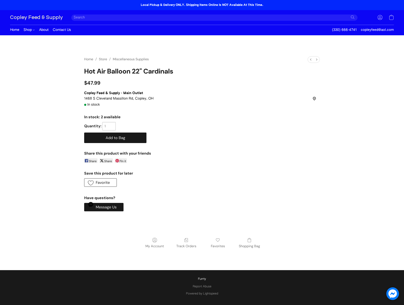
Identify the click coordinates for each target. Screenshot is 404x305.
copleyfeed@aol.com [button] (377, 30)
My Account (154, 246)
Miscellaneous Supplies (131, 59)
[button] (36, 17)
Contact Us (62, 30)
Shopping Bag (249, 246)
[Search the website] (353, 17)
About (44, 30)
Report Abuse (202, 286)
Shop (28, 30)
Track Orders (186, 246)
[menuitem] (311, 60)
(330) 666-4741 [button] (344, 30)
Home (14, 30)
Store (103, 59)
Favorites (218, 246)
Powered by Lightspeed (202, 293)
